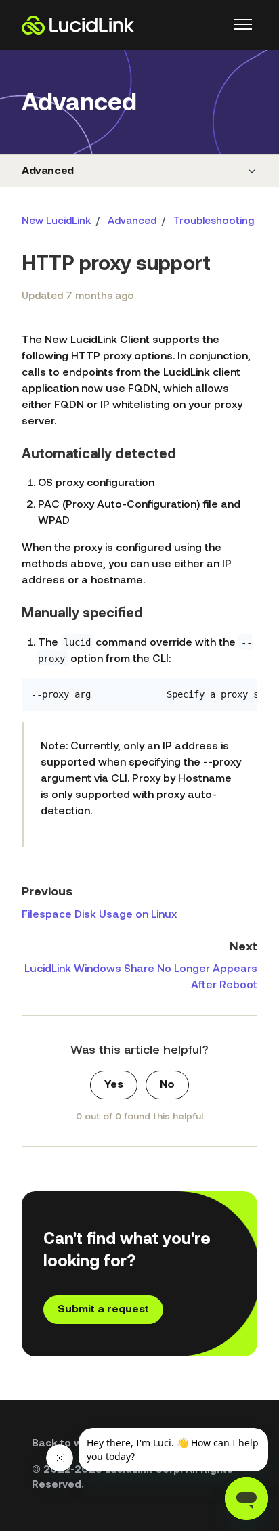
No (167, 1085)
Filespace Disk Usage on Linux (99, 915)
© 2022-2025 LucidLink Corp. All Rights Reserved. (132, 1478)
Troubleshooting (213, 222)
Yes (113, 1085)
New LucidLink (56, 222)
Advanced (48, 171)
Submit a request (103, 1309)
